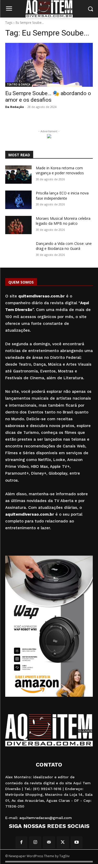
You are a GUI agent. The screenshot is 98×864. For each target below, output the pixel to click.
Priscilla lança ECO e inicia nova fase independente (62, 196)
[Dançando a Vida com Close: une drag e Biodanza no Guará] (18, 250)
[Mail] (49, 842)
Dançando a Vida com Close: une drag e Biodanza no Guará (64, 246)
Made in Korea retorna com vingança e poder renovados (60, 170)
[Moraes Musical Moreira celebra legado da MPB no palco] (18, 225)
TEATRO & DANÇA (18, 84)
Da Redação (14, 107)
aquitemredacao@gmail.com (45, 818)
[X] (63, 842)
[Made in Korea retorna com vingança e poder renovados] (18, 174)
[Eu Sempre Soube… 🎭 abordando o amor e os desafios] (49, 65)
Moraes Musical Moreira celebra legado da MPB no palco (63, 221)
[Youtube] (77, 842)
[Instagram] (35, 842)
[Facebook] (21, 842)
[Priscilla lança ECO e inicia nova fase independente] (18, 200)
